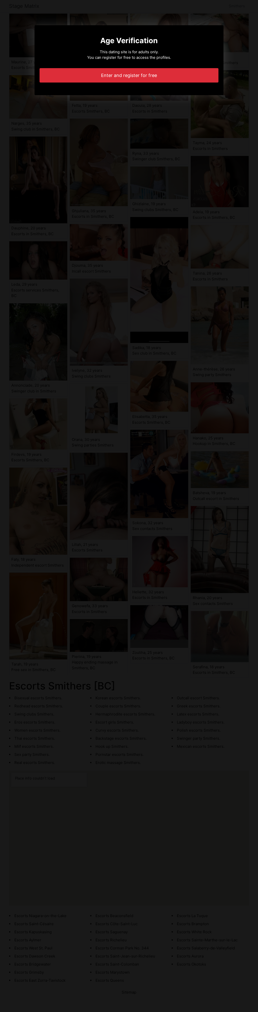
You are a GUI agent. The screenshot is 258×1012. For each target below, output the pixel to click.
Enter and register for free (129, 75)
